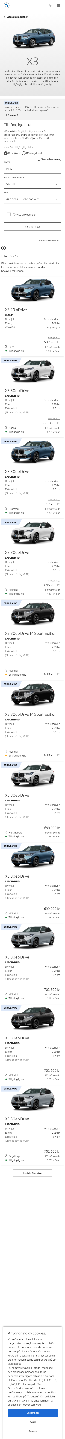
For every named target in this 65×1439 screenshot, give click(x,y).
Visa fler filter (32, 226)
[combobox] (32, 184)
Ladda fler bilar (32, 1173)
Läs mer (11, 115)
